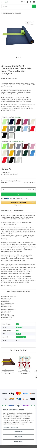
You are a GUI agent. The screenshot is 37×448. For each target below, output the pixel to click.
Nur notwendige (18, 441)
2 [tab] (18, 57)
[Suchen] (34, 6)
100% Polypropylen (21, 337)
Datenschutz (14, 427)
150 (17, 324)
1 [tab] (16, 57)
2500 (18, 330)
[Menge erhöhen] (34, 189)
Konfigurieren (18, 436)
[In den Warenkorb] (2, 19)
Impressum (6, 427)
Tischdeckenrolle (12, 78)
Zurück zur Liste (7, 13)
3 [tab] (20, 57)
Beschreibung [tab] (6, 210)
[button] (27, 2)
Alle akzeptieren (18, 431)
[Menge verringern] (3, 189)
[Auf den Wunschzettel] (32, 23)
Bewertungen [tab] (19, 210)
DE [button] (22, 2)
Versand (15, 174)
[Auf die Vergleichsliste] (27, 23)
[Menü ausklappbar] (2, 1)
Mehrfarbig (19, 327)
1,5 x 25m (19, 333)
